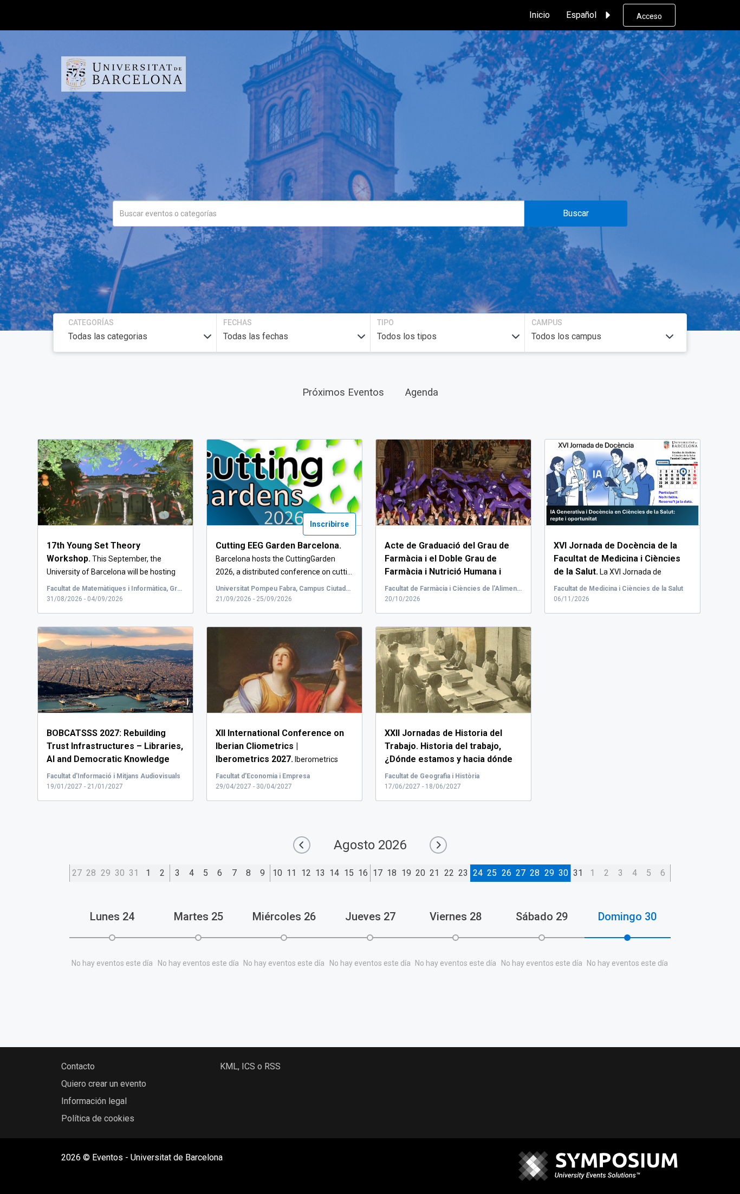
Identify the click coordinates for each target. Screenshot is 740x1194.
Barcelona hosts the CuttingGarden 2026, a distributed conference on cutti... (284, 558)
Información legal (94, 1101)
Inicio (539, 15)
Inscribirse (329, 524)
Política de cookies (97, 1118)
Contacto (78, 1066)
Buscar (576, 213)
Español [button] (581, 15)
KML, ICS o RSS (250, 1066)
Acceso (649, 16)
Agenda (421, 392)
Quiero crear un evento (103, 1084)
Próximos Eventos (343, 392)
